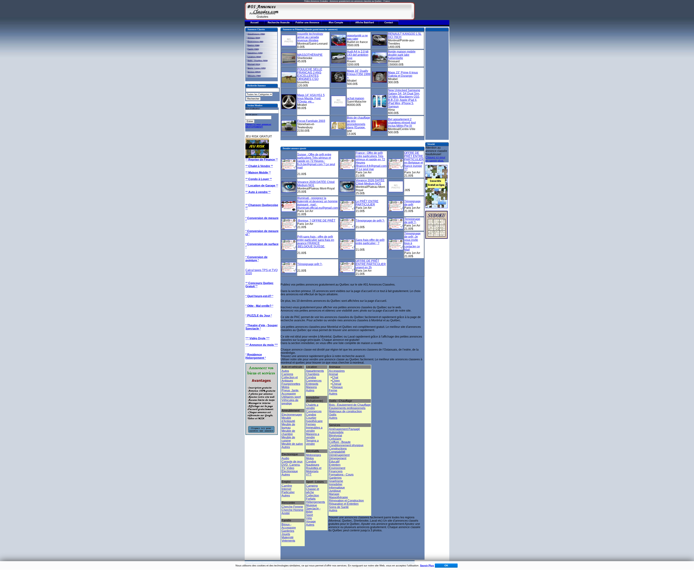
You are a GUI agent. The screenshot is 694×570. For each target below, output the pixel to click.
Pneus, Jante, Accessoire (290, 392)
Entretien (334, 464)
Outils (332, 414)
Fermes (311, 424)
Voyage (311, 521)
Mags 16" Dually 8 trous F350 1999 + (358, 74)
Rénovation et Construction (346, 500)
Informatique (337, 487)
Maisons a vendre (312, 436)
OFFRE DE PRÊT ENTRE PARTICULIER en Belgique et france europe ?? (414, 161)
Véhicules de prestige (290, 402)
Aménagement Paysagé (344, 429)
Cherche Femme (292, 506)
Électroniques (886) (255, 42)
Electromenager (292, 414)
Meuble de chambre (288, 432)
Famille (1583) (253, 49)
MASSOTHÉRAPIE (310, 54)
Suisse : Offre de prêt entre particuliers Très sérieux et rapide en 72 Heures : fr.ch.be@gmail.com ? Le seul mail (316, 161)
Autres (286, 447)
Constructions (338, 448)
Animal (333, 374)
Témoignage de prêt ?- (370, 220)
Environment (337, 468)
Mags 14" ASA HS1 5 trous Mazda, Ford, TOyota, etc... (311, 98)
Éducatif (334, 461)
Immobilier (335, 484)
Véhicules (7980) (254, 76)
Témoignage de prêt (412, 203)
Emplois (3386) (254, 45)
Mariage (334, 494)
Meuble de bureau (288, 426)
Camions (287, 374)
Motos (285, 387)
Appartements (315, 370)
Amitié (286, 513)
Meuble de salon (292, 443)
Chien (336, 380)
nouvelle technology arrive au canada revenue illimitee (310, 37)
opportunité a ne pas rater (357, 37)
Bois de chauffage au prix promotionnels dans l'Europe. (358, 122)
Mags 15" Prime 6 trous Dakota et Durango (403, 74)
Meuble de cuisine (288, 439)
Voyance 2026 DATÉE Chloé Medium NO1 (370, 182)
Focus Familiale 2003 (311, 120)
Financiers (335, 471)
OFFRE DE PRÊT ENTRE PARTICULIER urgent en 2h (371, 264)
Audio (285, 458)
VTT (309, 474)
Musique (311, 505)
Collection (312, 495)
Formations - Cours (341, 474)
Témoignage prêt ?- (309, 264)
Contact (388, 22)
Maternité (288, 537)
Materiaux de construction (345, 411)
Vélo (309, 518)
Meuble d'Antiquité (288, 419)
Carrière (287, 485)
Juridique (335, 490)
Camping (312, 485)
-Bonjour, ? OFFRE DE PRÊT (316, 220)
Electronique (290, 471)
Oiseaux (337, 387)
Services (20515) (254, 72)
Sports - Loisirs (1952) (257, 68)
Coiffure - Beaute (340, 442)
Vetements (288, 540)
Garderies (288, 530)
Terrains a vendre (312, 442)
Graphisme (336, 481)
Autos (285, 370)
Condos (311, 377)
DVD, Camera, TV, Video (291, 466)
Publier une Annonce (307, 22)
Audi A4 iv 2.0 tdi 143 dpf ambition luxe (358, 55)
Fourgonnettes (291, 383)
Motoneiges (313, 455)
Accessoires (337, 370)
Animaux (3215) (254, 38)
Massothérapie (338, 497)
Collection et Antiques (290, 379)
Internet (286, 489)
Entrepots (312, 383)
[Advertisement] (346, 11)
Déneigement (337, 458)
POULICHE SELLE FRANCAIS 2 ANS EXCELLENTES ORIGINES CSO (309, 74)
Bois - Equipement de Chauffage (350, 404)
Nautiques (312, 464)
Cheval (336, 383)
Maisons (311, 387)
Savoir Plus (427, 565)
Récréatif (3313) (254, 64)
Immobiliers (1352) (255, 53)
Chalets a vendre (312, 406)
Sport (309, 515)
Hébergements (315, 502)
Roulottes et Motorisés (313, 470)
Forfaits (311, 498)
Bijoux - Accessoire (289, 526)
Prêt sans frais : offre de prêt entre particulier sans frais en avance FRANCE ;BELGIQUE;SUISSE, (315, 241)
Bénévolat (335, 435)
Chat (335, 377)
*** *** (257, 338)
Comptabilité (337, 451)
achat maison (355, 98)
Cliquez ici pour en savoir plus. (435, 159)
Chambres (312, 374)
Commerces (314, 380)
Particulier (288, 492)
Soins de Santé (339, 507)
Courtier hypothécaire (314, 419)
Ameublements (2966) (256, 34)
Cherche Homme (292, 509)
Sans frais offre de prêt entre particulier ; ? (370, 241)
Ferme (333, 390)
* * (256, 259)
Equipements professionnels (347, 408)
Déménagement (339, 455)
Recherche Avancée (279, 22)
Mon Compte (336, 22)
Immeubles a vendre (314, 429)
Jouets (286, 534)
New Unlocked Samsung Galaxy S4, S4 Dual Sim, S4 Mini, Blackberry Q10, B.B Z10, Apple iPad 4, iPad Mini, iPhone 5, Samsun (404, 98)
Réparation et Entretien (344, 503)
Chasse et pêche (312, 490)
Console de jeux (292, 461)
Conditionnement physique (346, 445)
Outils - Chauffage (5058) (258, 61)
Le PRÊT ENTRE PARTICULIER (367, 203)
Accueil (254, 22)
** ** (261, 159)
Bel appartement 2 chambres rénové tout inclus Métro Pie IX (402, 122)
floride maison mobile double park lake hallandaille (401, 55)
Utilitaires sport (291, 396)
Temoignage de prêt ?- (412, 220)
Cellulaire (335, 438)
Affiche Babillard (364, 22)
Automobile (336, 432)
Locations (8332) (254, 57)
